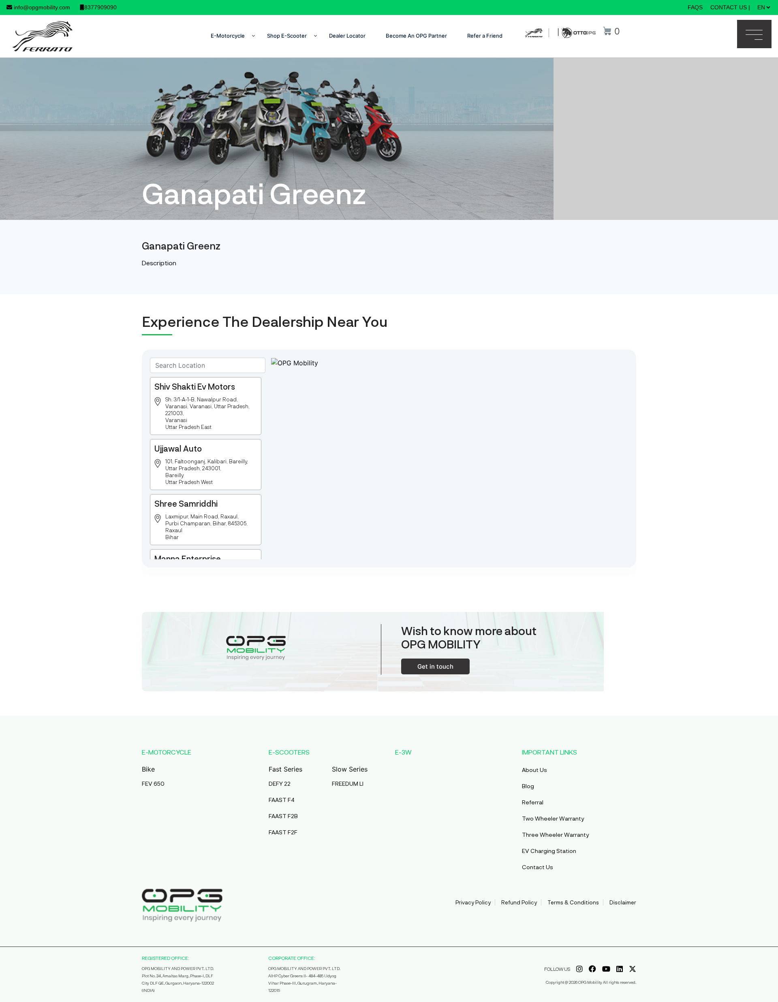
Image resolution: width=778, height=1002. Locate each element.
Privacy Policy (473, 902)
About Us (534, 769)
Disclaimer (622, 902)
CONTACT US (728, 7)
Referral (532, 802)
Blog (528, 785)
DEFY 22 (280, 783)
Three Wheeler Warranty (555, 834)
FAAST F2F (283, 832)
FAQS (695, 7)
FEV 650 (153, 783)
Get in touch (435, 666)
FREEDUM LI (347, 783)
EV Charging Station (549, 850)
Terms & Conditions (573, 902)
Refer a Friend (484, 35)
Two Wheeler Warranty (553, 818)
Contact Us (537, 866)
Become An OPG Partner (416, 35)
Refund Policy (519, 902)
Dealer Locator (347, 35)
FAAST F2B (283, 815)
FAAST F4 (282, 799)
